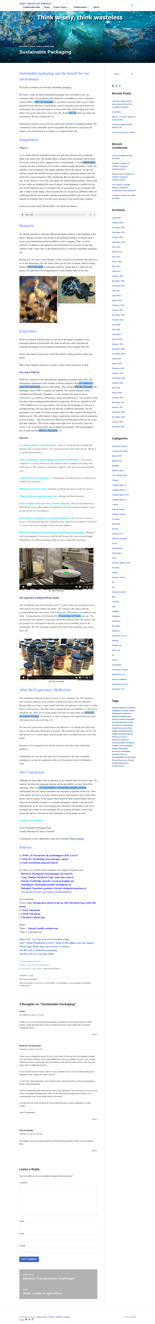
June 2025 (116, 247)
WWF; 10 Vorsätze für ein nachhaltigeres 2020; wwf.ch (50, 855)
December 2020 (118, 315)
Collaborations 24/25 (120, 495)
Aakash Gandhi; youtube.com (43, 928)
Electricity (116, 524)
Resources (116, 631)
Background (39, 903)
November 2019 (118, 354)
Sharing (115, 640)
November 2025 (118, 232)
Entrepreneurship (119, 538)
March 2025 (117, 252)
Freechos (115, 568)
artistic (125, 711)
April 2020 (116, 334)
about (115, 708)
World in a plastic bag (34, 917)
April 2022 (116, 271)
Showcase (116, 650)
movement (130, 743)
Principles (116, 616)
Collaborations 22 (119, 485)
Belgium (116, 713)
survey (124, 754)
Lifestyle (115, 602)
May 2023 (116, 257)
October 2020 (117, 320)
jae (113, 582)
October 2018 (117, 383)
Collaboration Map (31, 7)
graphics (124, 731)
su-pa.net (132, 1317)
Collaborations (80, 7)
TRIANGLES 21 (119, 674)
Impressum (41, 1317)
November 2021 (118, 286)
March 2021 (117, 300)
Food (114, 558)
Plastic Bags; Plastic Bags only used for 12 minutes (44, 946)
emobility (131, 719)
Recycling (116, 626)
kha (113, 597)
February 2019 (118, 368)
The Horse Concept (120, 670)
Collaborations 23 (119, 490)
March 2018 (117, 393)
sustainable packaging (80, 983)
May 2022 (116, 266)
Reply (94, 1035)
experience (117, 725)
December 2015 (118, 427)
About (96, 7)
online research (119, 746)
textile (131, 760)
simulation (126, 751)
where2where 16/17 (120, 684)
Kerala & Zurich (119, 592)
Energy (115, 529)
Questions (116, 621)
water (126, 763)
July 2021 (116, 291)
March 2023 (117, 261)
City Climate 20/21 (119, 475)
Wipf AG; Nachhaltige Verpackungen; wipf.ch (45, 859)
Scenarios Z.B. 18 (119, 636)
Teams (47, 7)
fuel (130, 728)
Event (114, 543)
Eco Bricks (116, 112)
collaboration (126, 716)
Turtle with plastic (31, 913)
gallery (116, 731)
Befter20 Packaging (28, 979)
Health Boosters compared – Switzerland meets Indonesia (123, 188)
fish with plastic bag (74, 903)
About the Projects (119, 446)
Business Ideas (118, 470)
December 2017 (118, 402)
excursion (129, 722)
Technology (116, 665)
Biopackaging (77, 838)
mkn (114, 606)
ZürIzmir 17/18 (118, 689)
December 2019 (118, 349)
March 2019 (117, 363)
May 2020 (116, 329)
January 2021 (117, 310)
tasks (115, 760)
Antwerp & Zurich (27, 46)
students (116, 754)
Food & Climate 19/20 (45, 46)
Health (114, 572)
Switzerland (131, 757)
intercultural (127, 734)
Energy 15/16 (117, 534)
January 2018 (117, 397)
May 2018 (116, 388)
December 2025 (118, 227)
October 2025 (117, 237)
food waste (123, 728)
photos (130, 746)
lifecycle (126, 740)
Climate (115, 480)
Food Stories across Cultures (124, 132)
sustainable (62, 983)
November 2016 (118, 417)
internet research (120, 737)
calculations (126, 713)
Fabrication (117, 553)
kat (113, 587)
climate (116, 716)
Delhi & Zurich (118, 509)
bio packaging (26, 983)
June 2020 (116, 325)
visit (121, 763)
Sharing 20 (116, 645)
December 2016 (118, 412)
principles (124, 748)
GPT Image (117, 185)
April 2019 (116, 359)
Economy (116, 519)
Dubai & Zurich (118, 514)
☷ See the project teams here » (31, 961)
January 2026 (117, 223)
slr (113, 655)
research (116, 751)
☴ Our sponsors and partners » (31, 969)
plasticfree (49, 983)
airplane (123, 708)
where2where (118, 766)
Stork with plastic (31, 910)
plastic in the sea (55, 903)
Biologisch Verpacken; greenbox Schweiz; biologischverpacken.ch (53, 888)
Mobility (115, 611)
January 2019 (117, 373)
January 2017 (117, 407)
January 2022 (117, 276)
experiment (128, 725)
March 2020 (117, 339)
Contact (51, 1317)
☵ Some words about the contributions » (34, 965)
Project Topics (60, 7)
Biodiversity (117, 461)
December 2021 (118, 281)
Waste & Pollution (119, 679)
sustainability (118, 757)
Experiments (117, 548)
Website (22, 1246)
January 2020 (117, 344)
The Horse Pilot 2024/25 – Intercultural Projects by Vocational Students (122, 104)
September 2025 (118, 242)
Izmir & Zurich (118, 577)
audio (132, 711)
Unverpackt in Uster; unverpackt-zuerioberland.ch (46, 892)
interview (117, 740)
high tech (117, 734)
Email (21, 1233)
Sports (114, 660)
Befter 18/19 (117, 456)
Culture (115, 504)
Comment (23, 1183)
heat (131, 731)
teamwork (123, 760)
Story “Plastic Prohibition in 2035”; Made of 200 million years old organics (56, 943)
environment (118, 722)
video (115, 763)
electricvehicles (119, 719)
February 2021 (118, 305)
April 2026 (116, 218)
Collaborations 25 (119, 500)
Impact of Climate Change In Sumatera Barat (121, 166)
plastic (38, 983)
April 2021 (116, 295)
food (115, 728)
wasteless (25, 986)
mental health (118, 743)
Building (115, 466)
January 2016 (117, 422)
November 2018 (118, 378)
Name (21, 1221)
